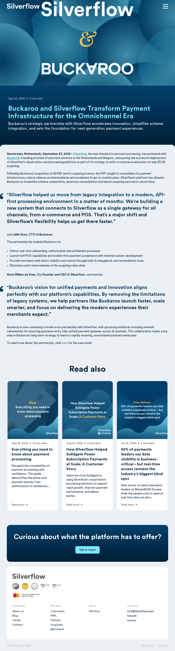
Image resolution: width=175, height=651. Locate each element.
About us (18, 611)
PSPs (53, 615)
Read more (18, 505)
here (65, 343)
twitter (131, 620)
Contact (17, 624)
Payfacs (55, 620)
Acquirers (57, 624)
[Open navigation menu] (165, 6)
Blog (15, 615)
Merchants (57, 629)
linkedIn (132, 616)
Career (16, 620)
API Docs (94, 611)
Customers (57, 611)
